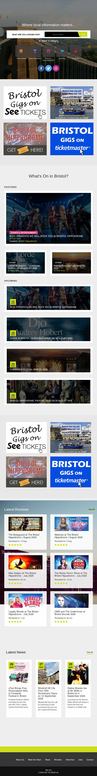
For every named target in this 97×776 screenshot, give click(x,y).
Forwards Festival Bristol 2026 (29, 369)
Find (83, 35)
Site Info (48, 770)
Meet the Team (34, 759)
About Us (20, 759)
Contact (90, 759)
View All (91, 509)
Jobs (80, 759)
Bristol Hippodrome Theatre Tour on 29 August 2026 (41, 400)
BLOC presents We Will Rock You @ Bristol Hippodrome (43, 306)
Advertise (70, 759)
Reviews (58, 759)
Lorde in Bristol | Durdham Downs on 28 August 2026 (41, 338)
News (47, 759)
